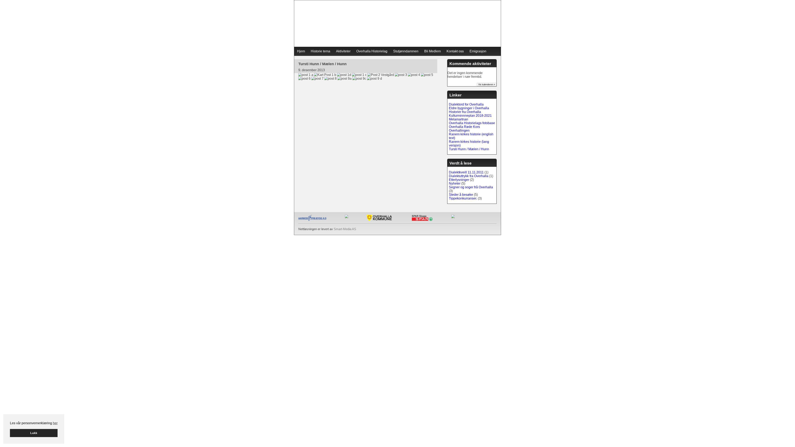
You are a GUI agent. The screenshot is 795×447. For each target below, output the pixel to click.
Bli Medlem (432, 51)
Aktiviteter (343, 51)
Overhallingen (459, 130)
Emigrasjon (478, 51)
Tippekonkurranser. (463, 198)
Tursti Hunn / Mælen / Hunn (469, 149)
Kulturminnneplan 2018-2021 (470, 115)
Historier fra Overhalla (465, 112)
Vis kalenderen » (486, 84)
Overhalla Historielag (371, 51)
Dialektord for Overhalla (466, 104)
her (55, 423)
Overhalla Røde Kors (464, 127)
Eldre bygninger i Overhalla (469, 108)
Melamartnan (458, 119)
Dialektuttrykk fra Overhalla (468, 176)
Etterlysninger (459, 179)
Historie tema (320, 51)
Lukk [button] (33, 433)
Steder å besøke (461, 194)
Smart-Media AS (345, 229)
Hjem (301, 51)
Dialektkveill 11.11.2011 (466, 172)
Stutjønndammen (405, 51)
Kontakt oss (455, 51)
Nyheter (454, 183)
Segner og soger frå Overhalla (471, 187)
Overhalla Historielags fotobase (472, 123)
